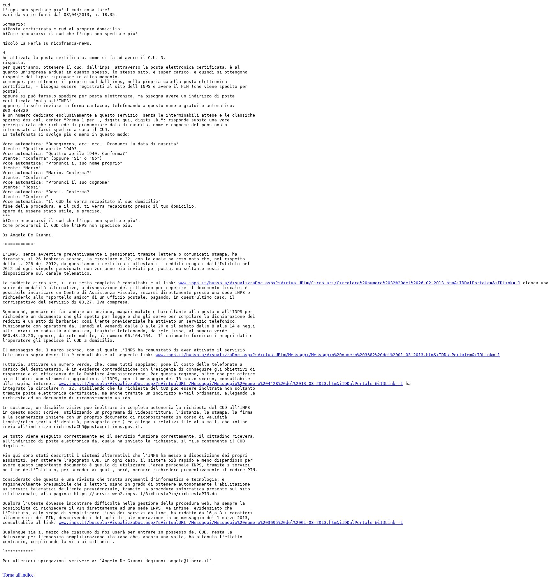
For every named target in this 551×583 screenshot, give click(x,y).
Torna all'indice (18, 575)
